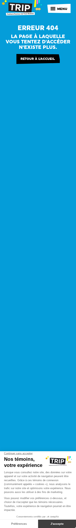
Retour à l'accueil (37, 58)
